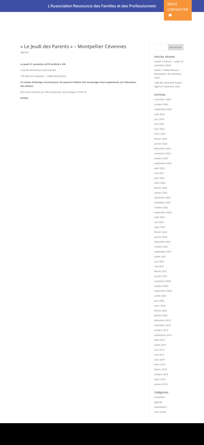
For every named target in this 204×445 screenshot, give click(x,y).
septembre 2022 (163, 212)
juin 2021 (159, 261)
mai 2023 (159, 173)
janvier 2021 (160, 276)
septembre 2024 (163, 109)
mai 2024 (159, 123)
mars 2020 (159, 305)
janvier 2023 (160, 192)
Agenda (24, 52)
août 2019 (159, 339)
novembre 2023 (162, 153)
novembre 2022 (162, 202)
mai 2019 (159, 354)
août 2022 (159, 217)
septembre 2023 (163, 163)
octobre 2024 (161, 104)
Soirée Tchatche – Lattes (167, 61)
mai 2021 (159, 266)
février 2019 (160, 369)
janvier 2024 (160, 143)
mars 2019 (159, 364)
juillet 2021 (160, 256)
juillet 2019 (160, 344)
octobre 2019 (161, 330)
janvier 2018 (160, 384)
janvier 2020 (160, 315)
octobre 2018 (161, 374)
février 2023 (160, 187)
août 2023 (159, 168)
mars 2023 (159, 182)
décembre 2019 (162, 320)
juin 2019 (159, 349)
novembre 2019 (162, 325)
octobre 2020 (161, 286)
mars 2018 (159, 379)
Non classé (160, 411)
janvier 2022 (160, 236)
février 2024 (160, 138)
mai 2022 (159, 222)
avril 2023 (159, 177)
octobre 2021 (161, 246)
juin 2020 (159, 300)
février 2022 (160, 231)
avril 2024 (159, 128)
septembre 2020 (163, 290)
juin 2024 (159, 119)
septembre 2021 (163, 251)
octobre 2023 (161, 158)
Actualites (159, 397)
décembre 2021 (162, 241)
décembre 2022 (162, 197)
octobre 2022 (161, 207)
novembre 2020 (162, 281)
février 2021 (160, 271)
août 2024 (159, 114)
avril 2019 (159, 359)
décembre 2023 (162, 148)
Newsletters (160, 407)
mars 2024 (159, 133)
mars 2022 (159, 227)
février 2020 (160, 310)
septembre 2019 (163, 335)
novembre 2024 (162, 99)
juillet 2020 (160, 295)
